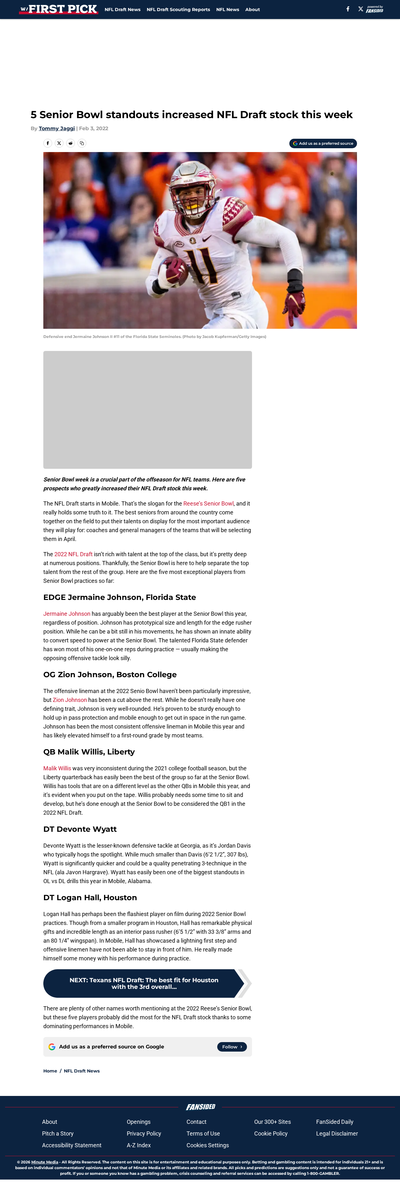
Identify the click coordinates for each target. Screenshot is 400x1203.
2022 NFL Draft (73, 554)
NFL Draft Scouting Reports (178, 9)
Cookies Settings (208, 1145)
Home (50, 1071)
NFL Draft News (122, 9)
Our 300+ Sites (272, 1121)
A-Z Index (139, 1145)
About (252, 9)
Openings (139, 1121)
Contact (196, 1121)
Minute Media (44, 1162)
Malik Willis (57, 768)
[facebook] (348, 8)
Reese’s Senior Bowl (208, 503)
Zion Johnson (70, 700)
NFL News (227, 9)
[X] (360, 8)
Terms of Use (203, 1133)
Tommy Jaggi (57, 128)
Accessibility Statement (72, 1145)
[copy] (81, 143)
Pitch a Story (58, 1133)
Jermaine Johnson (66, 613)
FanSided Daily (335, 1121)
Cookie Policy (271, 1133)
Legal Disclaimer (337, 1133)
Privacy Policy (144, 1133)
